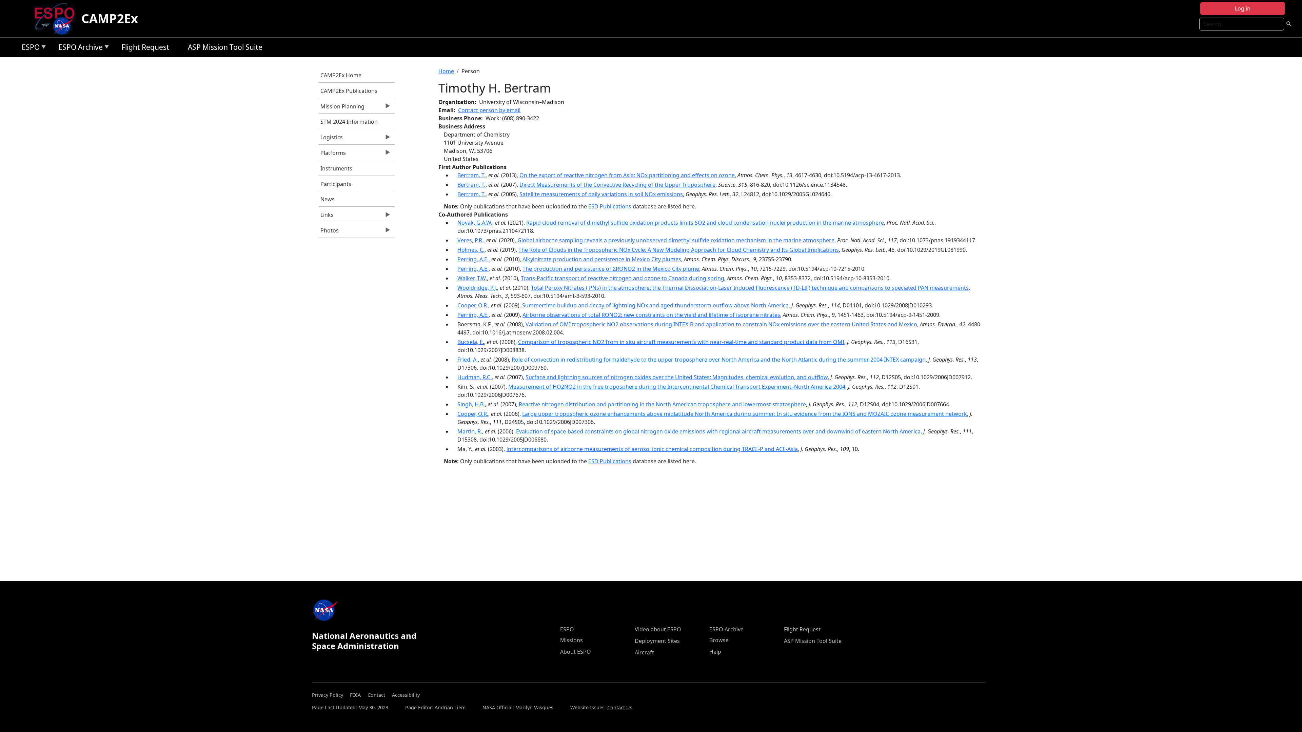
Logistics (331, 139)
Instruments (336, 168)
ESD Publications (609, 206)
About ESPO (575, 651)
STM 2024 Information (349, 121)
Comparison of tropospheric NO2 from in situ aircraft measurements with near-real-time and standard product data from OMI (681, 342)
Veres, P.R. (470, 240)
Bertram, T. (471, 175)
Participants (335, 184)
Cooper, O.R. (472, 305)
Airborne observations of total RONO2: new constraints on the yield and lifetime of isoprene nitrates (651, 315)
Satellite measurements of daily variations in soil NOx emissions (601, 194)
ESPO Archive (79, 48)
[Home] (57, 19)
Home (446, 71)
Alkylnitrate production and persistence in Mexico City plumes (601, 259)
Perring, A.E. (473, 259)
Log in (1242, 8)
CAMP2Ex (109, 18)
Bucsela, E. (470, 342)
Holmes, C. (471, 249)
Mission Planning (341, 108)
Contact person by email (489, 110)
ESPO (29, 48)
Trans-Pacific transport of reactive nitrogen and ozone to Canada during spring (622, 278)
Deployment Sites (657, 641)
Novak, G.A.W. (474, 222)
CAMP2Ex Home (340, 75)
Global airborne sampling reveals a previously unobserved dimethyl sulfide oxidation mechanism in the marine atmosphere (675, 240)
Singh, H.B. (471, 404)
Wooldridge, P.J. (477, 287)
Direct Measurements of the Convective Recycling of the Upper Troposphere (617, 184)
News (327, 199)
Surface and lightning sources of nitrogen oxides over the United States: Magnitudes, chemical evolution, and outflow (677, 377)
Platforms (332, 154)
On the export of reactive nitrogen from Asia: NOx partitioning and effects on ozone (627, 175)
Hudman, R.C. (474, 377)
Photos (329, 232)
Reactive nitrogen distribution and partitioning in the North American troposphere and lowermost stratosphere (662, 404)
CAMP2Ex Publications (348, 91)
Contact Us (619, 707)
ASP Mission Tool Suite (225, 47)
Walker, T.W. (472, 278)
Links (326, 216)
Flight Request (145, 47)
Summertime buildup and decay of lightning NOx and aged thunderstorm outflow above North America (655, 305)
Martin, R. (469, 431)
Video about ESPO (658, 629)
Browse (719, 640)
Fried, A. (467, 359)
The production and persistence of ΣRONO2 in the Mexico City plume (610, 268)
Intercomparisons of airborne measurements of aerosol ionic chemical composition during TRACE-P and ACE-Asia (652, 449)
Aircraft (644, 652)
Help (715, 651)
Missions (571, 640)
